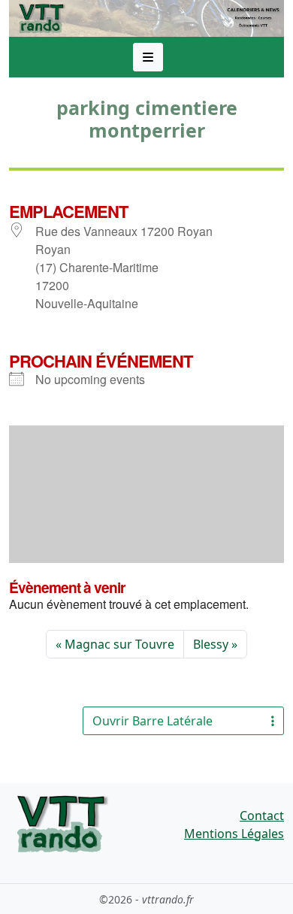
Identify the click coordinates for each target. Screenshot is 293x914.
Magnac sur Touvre (119, 644)
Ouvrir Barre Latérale (152, 721)
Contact (262, 815)
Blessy (210, 644)
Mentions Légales (234, 833)
